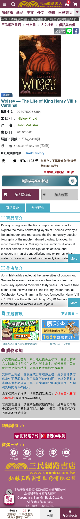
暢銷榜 (7, 12)
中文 (30, 12)
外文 (41, 12)
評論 (62, 31)
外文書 (31, 24)
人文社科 (47, 24)
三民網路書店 (11, 24)
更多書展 (68, 314)
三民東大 (65, 12)
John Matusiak (28, 125)
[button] (77, 331)
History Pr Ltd (27, 118)
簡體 (51, 12)
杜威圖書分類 (12, 153)
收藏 (50, 515)
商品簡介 (12, 207)
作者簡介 (38, 207)
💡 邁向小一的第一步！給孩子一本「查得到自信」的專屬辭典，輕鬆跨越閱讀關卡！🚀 (40, 19)
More (73, 258)
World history (34, 153)
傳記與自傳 (67, 24)
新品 (20, 12)
